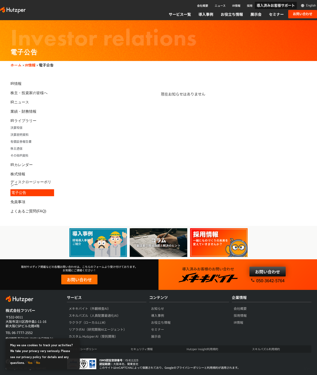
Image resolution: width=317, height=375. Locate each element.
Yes (30, 362)
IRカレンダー (21, 165)
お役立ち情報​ (161, 322)
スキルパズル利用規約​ (266, 349)
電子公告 (18, 193)
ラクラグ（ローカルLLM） (88, 322)
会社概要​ (240, 308)
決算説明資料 (19, 134)
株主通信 (16, 148)
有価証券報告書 (21, 141)
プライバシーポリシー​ (83, 349)
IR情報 (236, 5)
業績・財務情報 (23, 111)
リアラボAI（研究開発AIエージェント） (98, 329)
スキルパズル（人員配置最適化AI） (94, 315)
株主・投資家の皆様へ (29, 93)
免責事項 (17, 202)
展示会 (256, 14)
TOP (306, 368)
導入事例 (205, 14)
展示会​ (156, 336)
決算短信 (16, 127)
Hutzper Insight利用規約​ (202, 349)
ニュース (220, 5)
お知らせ (157, 308)
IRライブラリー (23, 121)
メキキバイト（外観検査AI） (90, 308)
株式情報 (17, 174)
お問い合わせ (79, 279)
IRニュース (19, 102)
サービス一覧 (180, 14)
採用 (249, 5)
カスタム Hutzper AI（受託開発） (93, 336)
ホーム (16, 65)
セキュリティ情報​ (142, 349)
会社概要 (202, 5)
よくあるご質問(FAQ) (28, 211)
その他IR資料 (19, 155)
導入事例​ (157, 315)
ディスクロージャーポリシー (30, 183)
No (38, 362)
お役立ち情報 (232, 14)
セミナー (276, 14)
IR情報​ (238, 322)
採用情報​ (240, 315)
